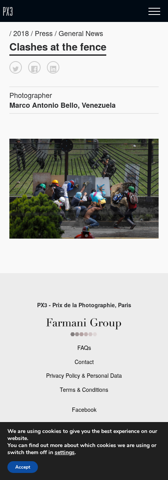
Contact (84, 362)
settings (65, 452)
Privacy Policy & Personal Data (84, 375)
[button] (15, 67)
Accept (22, 467)
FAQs (84, 347)
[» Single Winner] (54, 11)
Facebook (84, 409)
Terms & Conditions (84, 389)
